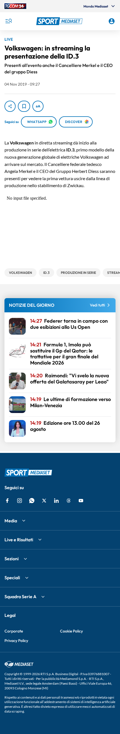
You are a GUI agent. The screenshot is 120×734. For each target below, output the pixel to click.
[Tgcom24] (15, 6)
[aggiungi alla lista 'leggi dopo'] (24, 106)
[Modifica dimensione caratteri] (38, 106)
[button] (60, 21)
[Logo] (60, 21)
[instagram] (19, 500)
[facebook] (7, 500)
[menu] (8, 21)
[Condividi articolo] (10, 106)
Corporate (13, 631)
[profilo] (112, 21)
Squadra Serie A (20, 596)
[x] (44, 500)
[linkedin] (56, 500)
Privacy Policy (16, 640)
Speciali (12, 577)
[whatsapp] (32, 500)
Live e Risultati (18, 539)
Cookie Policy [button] (71, 631)
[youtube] (81, 500)
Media (10, 520)
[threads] (68, 500)
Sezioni (11, 558)
